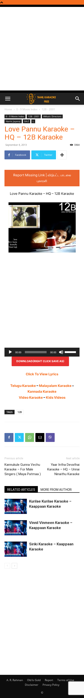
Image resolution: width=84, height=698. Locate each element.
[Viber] (50, 437)
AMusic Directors (52, 116)
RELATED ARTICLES (21, 489)
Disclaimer (31, 685)
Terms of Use (65, 680)
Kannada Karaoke (42, 391)
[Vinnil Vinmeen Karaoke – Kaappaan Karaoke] (15, 528)
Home (8, 109)
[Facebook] (8, 437)
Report (49, 680)
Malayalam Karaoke (55, 386)
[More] (62, 154)
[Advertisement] (42, 48)
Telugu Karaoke (23, 386)
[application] (42, 352)
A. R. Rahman (14, 680)
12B (19, 412)
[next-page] (14, 566)
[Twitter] (19, 437)
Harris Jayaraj (13, 121)
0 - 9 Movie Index (26, 109)
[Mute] (61, 352)
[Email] (39, 437)
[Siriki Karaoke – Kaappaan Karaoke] (15, 549)
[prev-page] (7, 566)
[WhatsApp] (29, 437)
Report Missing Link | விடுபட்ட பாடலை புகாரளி (42, 178)
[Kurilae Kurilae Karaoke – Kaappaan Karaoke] (15, 506)
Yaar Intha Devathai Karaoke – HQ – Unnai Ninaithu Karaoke (63, 469)
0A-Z (26, 121)
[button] (7, 99)
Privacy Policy (51, 685)
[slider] (71, 352)
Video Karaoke (31, 397)
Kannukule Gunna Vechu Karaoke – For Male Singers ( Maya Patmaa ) (22, 469)
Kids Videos (55, 397)
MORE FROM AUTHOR (56, 489)
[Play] (10, 352)
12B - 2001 (48, 109)
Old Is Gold (34, 680)
